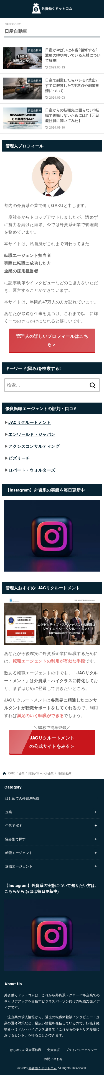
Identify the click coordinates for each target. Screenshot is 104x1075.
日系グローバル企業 (41, 773)
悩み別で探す (15, 838)
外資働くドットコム (43, 1068)
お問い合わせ (53, 1058)
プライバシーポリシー (81, 1049)
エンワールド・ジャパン (31, 434)
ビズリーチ (19, 458)
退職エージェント (18, 866)
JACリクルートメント (29, 422)
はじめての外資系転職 (22, 798)
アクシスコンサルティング (34, 446)
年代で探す (13, 825)
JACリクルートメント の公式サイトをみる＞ (52, 741)
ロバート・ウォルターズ (31, 470)
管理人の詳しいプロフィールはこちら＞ (52, 340)
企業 (22, 773)
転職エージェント (18, 852)
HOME (11, 773)
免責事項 (53, 1049)
